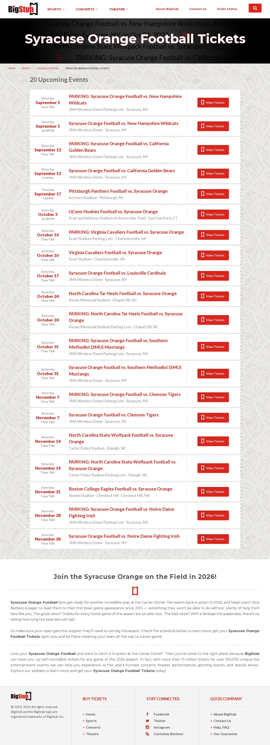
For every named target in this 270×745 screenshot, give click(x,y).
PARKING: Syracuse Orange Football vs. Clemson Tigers (125, 394)
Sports (26, 68)
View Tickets (215, 102)
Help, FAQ (221, 727)
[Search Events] (255, 8)
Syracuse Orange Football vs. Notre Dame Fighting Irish (124, 536)
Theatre (92, 734)
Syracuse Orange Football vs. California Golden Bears (122, 170)
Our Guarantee (225, 734)
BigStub (16, 712)
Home (11, 68)
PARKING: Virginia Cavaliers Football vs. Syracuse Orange (126, 231)
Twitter (160, 720)
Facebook (161, 714)
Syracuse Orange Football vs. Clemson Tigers (114, 414)
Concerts (93, 727)
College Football (47, 68)
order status (227, 9)
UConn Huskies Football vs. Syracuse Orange (113, 211)
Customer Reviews (168, 734)
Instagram (162, 727)
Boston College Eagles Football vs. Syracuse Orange (120, 488)
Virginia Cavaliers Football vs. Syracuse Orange (115, 252)
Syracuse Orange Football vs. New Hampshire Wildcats (123, 123)
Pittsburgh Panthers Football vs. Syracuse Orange (118, 191)
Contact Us (222, 721)
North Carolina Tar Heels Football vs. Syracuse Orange (123, 293)
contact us (198, 9)
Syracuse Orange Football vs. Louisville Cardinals (117, 272)
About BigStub (167, 9)
